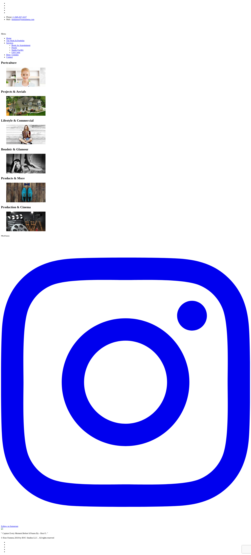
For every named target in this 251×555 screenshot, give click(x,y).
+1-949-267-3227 (19, 17)
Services (9, 43)
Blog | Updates (12, 55)
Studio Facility (18, 50)
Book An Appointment (21, 45)
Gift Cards (16, 52)
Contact (9, 57)
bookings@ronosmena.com (23, 19)
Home (8, 38)
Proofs (14, 48)
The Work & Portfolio (15, 41)
